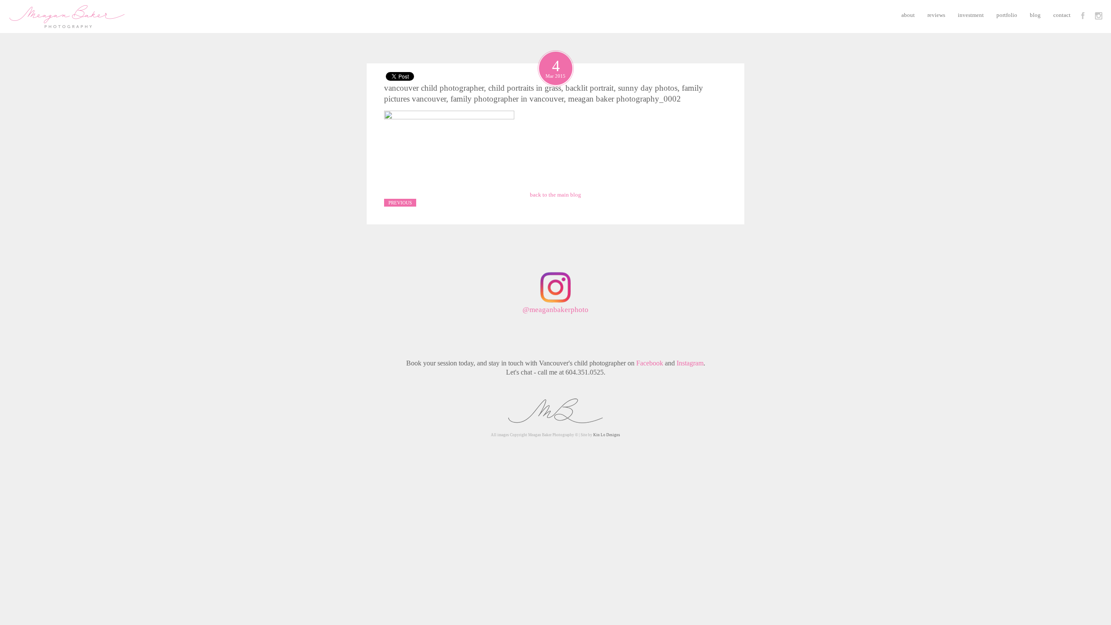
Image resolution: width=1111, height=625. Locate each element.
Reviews (936, 15)
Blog (1035, 15)
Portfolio (1006, 15)
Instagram (690, 363)
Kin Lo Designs (606, 435)
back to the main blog (555, 194)
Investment (971, 15)
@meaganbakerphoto (555, 310)
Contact (1062, 15)
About (908, 15)
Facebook (649, 363)
